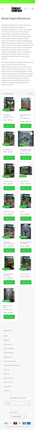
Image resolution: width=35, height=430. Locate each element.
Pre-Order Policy (9, 378)
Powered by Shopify (25, 426)
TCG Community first (10, 361)
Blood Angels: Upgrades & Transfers (8, 242)
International (8, 344)
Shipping (6, 340)
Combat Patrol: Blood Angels (25, 115)
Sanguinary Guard (24, 181)
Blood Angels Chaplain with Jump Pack (26, 242)
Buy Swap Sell (8, 357)
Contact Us (7, 390)
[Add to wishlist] (14, 98)
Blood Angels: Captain (9, 211)
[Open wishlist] (29, 9)
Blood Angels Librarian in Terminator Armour (26, 150)
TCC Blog (6, 369)
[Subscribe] (28, 403)
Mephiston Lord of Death (8, 306)
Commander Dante (8, 181)
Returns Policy (8, 382)
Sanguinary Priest (24, 274)
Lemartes (22, 211)
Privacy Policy (8, 386)
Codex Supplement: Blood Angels (8, 274)
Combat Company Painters (12, 365)
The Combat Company (14, 426)
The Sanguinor (7, 115)
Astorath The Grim (7, 149)
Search (6, 336)
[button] (2, 9)
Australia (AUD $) (16, 416)
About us (6, 374)
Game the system (9, 348)
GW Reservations (9, 353)
